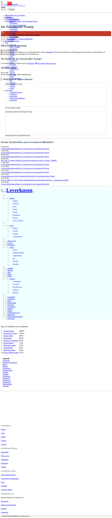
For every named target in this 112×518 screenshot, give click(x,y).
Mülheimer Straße (9, 345)
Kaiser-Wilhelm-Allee (10, 353)
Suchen (11, 9)
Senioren (13, 65)
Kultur (15, 209)
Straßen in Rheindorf (12, 19)
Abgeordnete (17, 256)
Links (11, 226)
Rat (14, 258)
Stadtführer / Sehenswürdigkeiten (21, 39)
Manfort (5, 372)
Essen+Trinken (18, 221)
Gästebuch (4, 512)
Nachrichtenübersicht (8, 475)
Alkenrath (6, 360)
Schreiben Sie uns (13, 313)
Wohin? (12, 198)
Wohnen (15, 290)
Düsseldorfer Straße (10, 333)
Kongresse (13, 61)
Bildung (15, 293)
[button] (7, 1)
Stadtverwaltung (6, 490)
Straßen (10, 309)
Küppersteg (7, 368)
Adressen (10, 305)
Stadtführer (11, 299)
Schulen (15, 234)
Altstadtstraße (8, 348)
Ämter (12, 71)
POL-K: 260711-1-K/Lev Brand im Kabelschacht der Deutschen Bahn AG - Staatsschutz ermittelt (35, 180)
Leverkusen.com (13, 4)
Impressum (11, 315)
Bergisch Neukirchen (10, 362)
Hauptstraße (7, 338)
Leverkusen (9, 17)
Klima (12, 77)
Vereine (15, 231)
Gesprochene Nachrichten (10, 478)
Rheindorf (11, 39)
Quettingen (6, 376)
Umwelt (12, 279)
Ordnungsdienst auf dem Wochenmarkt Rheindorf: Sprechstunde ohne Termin (28, 176)
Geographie (14, 31)
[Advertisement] (56, 407)
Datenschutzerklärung (15, 317)
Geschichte (11, 297)
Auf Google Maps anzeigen (46, 63)
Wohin (3, 429)
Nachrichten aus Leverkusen (15, 15)
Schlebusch (6, 380)
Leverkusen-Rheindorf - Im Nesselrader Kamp (21, 21)
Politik (11, 247)
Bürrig (5, 364)
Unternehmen (17, 237)
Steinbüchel (7, 382)
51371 (11, 41)
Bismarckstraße (8, 331)
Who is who (11, 241)
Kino (11, 57)
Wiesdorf (6, 386)
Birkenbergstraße (9, 350)
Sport (9, 301)
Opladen (6, 374)
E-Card (9, 243)
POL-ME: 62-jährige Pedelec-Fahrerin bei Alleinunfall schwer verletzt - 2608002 (29, 160)
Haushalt (16, 264)
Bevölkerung (17, 287)
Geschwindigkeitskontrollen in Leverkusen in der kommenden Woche (25, 149)
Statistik (12, 82)
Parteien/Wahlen (18, 253)
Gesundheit (14, 29)
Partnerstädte (11, 303)
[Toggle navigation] (2, 1)
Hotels (15, 212)
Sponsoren (11, 318)
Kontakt (3, 509)
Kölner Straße (8, 336)
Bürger (15, 228)
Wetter (9, 276)
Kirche (15, 218)
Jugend (15, 201)
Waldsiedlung (7, 384)
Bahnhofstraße (8, 343)
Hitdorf (5, 366)
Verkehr (10, 270)
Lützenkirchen (8, 370)
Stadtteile (4, 486)
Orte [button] (6, 43)
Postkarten (11, 245)
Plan (8, 272)
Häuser (9, 311)
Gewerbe (13, 33)
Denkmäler (13, 23)
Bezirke (12, 73)
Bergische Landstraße (10, 341)
